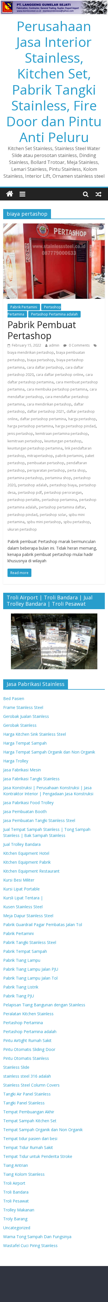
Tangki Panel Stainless (24, 1103)
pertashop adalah (32, 485)
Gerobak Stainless (20, 725)
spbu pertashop (76, 521)
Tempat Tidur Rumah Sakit (28, 1147)
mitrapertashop (40, 455)
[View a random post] (98, 194)
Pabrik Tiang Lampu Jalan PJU (30, 969)
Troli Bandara (16, 1192)
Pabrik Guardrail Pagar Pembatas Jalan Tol (42, 924)
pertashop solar (53, 514)
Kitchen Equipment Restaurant (31, 871)
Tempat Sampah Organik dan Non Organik (43, 1129)
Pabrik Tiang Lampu (21, 960)
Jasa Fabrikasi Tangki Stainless (31, 778)
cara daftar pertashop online (59, 374)
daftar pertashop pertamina (43, 418)
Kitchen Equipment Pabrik (27, 862)
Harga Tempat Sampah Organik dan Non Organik (49, 752)
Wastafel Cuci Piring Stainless (30, 1245)
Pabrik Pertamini (23, 307)
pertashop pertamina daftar (62, 507)
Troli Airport (14, 1183)
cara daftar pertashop (45, 367)
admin (54, 345)
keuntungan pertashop (63, 441)
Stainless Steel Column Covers (31, 1085)
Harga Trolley (15, 761)
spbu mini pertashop (44, 521)
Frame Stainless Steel (23, 707)
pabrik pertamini (69, 455)
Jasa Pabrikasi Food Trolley (28, 802)
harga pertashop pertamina (30, 426)
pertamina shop (58, 477)
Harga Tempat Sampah (25, 743)
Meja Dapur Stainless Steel (28, 915)
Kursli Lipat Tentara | (23, 897)
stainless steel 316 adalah (27, 1076)
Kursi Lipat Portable (21, 889)
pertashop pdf (30, 492)
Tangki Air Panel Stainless (27, 1094)
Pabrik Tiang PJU (18, 996)
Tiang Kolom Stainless (24, 1174)
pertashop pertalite (23, 499)
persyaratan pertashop (46, 470)
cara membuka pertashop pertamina (57, 389)
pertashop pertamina (59, 499)
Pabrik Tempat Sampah (25, 951)
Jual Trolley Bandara (22, 844)
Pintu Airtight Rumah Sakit (27, 1040)
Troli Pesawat (16, 1201)
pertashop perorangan (63, 492)
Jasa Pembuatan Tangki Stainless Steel (39, 820)
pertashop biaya (63, 485)
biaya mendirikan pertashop (30, 352)
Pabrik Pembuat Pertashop (41, 330)
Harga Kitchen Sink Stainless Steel (34, 734)
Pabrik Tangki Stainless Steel (29, 942)
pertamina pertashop (25, 477)
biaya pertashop (40, 359)
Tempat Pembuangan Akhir (28, 1111)
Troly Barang (15, 1218)
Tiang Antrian (15, 1165)
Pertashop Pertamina (23, 1022)
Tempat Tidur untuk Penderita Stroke (37, 1156)
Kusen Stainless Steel (23, 906)
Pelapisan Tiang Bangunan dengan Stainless (44, 1004)
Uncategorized (16, 1227)
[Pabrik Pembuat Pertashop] (54, 227)
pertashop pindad (22, 514)
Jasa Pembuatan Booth (25, 811)
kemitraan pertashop (24, 441)
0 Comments (79, 345)
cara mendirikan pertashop (49, 404)
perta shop (76, 470)
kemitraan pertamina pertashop (61, 433)
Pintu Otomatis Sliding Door (29, 1049)
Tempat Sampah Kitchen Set (29, 1120)
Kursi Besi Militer (18, 880)
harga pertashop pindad (75, 426)
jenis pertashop (20, 433)
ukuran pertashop (22, 529)
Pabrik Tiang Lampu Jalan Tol (30, 978)
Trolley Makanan (18, 1210)
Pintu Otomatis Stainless (26, 1058)
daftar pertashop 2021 (45, 411)
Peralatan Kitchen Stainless (28, 1013)
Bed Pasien (13, 698)
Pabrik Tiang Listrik (20, 987)
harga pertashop (82, 418)
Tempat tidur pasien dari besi (30, 1138)
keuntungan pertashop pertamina (34, 448)
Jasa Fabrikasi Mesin (22, 770)
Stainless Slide (16, 1067)
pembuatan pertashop (45, 462)
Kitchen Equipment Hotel (26, 853)
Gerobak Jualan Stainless (26, 716)
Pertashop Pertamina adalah (54, 314)
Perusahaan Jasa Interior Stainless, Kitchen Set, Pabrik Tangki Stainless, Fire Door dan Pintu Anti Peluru (54, 81)
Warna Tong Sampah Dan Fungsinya (37, 1236)
